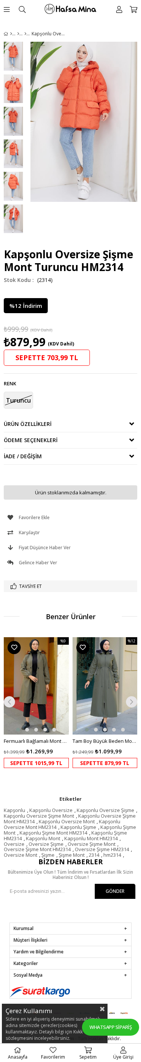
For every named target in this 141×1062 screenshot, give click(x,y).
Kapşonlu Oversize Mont (67, 821)
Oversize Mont (20, 854)
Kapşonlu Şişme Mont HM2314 (53, 832)
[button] (18, 729)
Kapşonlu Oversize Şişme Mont (39, 815)
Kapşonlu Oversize (51, 810)
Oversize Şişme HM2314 (102, 849)
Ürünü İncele (49, 702)
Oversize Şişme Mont (91, 844)
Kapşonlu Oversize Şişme (105, 810)
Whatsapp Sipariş (110, 1027)
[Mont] (25, 33)
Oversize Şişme (46, 844)
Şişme (48, 854)
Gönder (115, 891)
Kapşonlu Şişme (78, 827)
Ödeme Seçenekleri (31, 440)
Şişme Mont (72, 854)
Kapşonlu (14, 810)
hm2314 (112, 854)
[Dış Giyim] (18, 33)
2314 (94, 854)
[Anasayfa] (11, 33)
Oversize (14, 844)
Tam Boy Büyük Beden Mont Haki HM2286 (105, 741)
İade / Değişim (23, 456)
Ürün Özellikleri (28, 423)
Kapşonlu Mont (43, 838)
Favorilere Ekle (14, 647)
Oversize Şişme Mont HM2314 (37, 849)
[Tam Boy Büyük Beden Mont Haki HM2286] (105, 686)
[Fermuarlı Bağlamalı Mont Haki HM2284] (36, 686)
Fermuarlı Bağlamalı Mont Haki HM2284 (36, 741)
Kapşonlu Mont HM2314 (91, 838)
